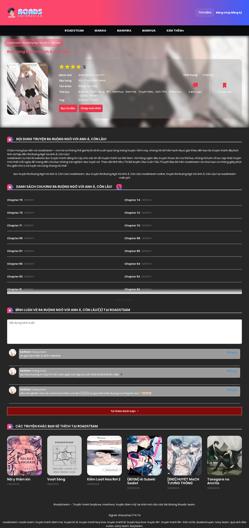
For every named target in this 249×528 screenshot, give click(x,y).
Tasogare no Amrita (218, 481)
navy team (222, 522)
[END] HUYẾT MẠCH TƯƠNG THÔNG (183, 481)
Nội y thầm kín (18, 479)
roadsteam (14, 42)
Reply (233, 352)
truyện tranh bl (116, 522)
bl (77, 522)
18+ (108, 92)
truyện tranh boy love (92, 522)
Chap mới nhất (91, 108)
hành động (97, 92)
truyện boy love (136, 522)
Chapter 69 (15, 238)
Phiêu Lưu (175, 92)
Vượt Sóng (56, 479)
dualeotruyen (205, 522)
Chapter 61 (14, 289)
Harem (94, 95)
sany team (122, 526)
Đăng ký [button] (236, 12)
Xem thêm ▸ (175, 30)
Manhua (148, 30)
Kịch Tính (161, 92)
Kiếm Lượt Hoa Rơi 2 (103, 479)
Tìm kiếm (204, 12)
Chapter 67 (15, 251)
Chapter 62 (132, 276)
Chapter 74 (132, 200)
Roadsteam (74, 30)
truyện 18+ (153, 522)
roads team (26, 522)
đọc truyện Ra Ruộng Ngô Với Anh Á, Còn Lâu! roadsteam (49, 174)
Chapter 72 (132, 213)
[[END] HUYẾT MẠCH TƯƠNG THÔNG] (184, 455)
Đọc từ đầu (68, 108)
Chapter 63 (15, 276)
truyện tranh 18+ (171, 522)
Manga (100, 30)
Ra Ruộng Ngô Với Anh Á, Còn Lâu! (42, 42)
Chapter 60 (132, 289)
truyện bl (69, 522)
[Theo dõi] (224, 85)
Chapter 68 (132, 238)
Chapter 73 (15, 213)
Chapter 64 (132, 264)
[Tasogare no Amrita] (224, 455)
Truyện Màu (145, 92)
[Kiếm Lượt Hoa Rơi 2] (104, 455)
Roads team (186, 504)
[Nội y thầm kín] (24, 455)
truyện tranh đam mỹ (49, 522)
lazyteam (136, 526)
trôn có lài (189, 522)
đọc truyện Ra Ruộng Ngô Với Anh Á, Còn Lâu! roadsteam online (125, 174)
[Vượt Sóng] (64, 455)
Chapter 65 (15, 264)
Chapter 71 (14, 225)
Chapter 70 (132, 225)
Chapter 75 (15, 200)
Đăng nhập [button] (223, 12)
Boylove (83, 92)
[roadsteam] (25, 12)
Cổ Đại (83, 95)
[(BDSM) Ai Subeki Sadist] (144, 455)
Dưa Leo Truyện (88, 100)
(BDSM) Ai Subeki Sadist (141, 481)
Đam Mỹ (131, 92)
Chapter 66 (132, 251)
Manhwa (124, 30)
